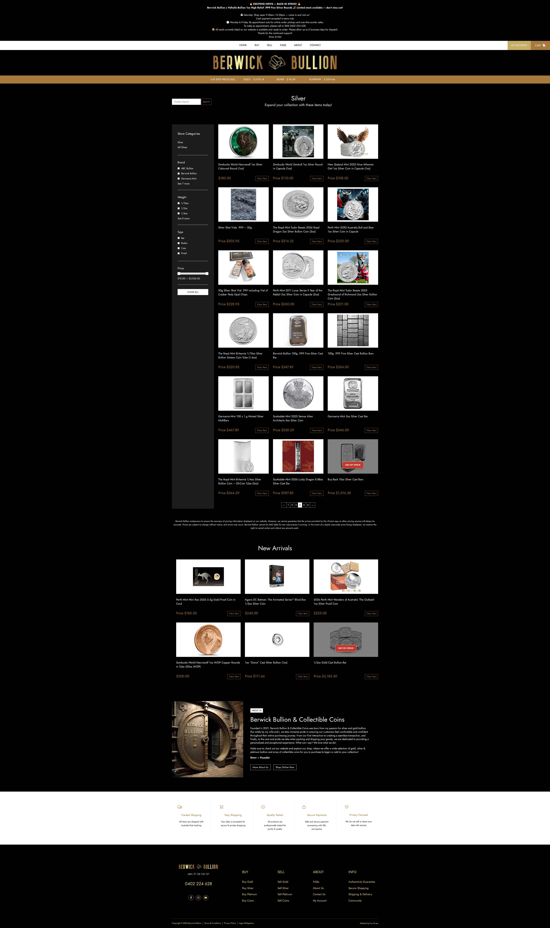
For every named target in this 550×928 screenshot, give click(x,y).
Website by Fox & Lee (369, 923)
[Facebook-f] (191, 897)
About (298, 45)
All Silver (182, 147)
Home (243, 45)
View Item (262, 178)
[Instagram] (198, 897)
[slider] (178, 273)
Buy (257, 45)
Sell (269, 45)
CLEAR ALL (192, 292)
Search (206, 101)
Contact (315, 45)
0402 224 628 (198, 884)
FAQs (283, 45)
